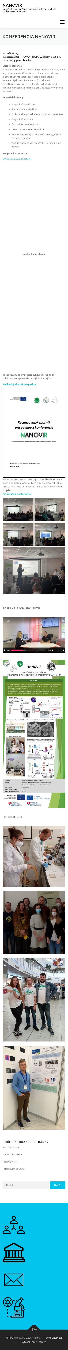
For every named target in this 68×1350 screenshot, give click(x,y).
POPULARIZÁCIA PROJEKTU (21, 608)
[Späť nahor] (34, 1329)
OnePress (56, 1337)
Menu (62, 21)
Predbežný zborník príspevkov (19, 384)
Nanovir (12, 5)
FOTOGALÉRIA (12, 817)
